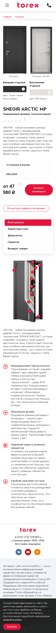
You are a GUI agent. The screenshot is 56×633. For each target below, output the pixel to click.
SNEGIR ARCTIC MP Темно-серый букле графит (27, 20)
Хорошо (12, 626)
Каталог (19, 17)
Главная (7, 17)
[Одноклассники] (37, 552)
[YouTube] (28, 552)
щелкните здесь (12, 619)
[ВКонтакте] (19, 552)
